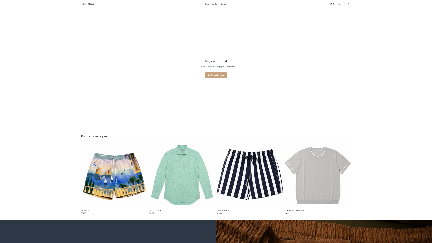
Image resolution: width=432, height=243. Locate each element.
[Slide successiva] (212, 175)
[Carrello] (348, 3)
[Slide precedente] (152, 175)
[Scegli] (144, 205)
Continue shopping (216, 75)
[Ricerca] (338, 3)
